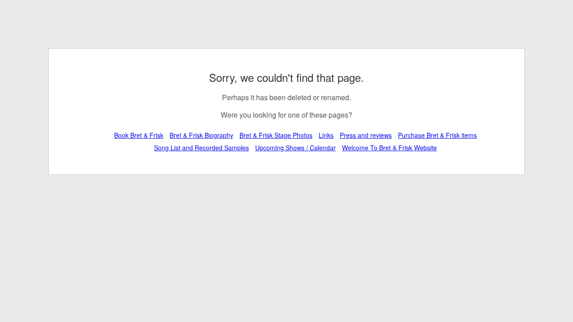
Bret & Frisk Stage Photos (275, 135)
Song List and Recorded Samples (201, 147)
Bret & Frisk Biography (201, 135)
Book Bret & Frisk (138, 135)
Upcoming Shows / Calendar (295, 147)
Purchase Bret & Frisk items (437, 135)
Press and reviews (366, 135)
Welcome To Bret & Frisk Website (389, 147)
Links (326, 135)
